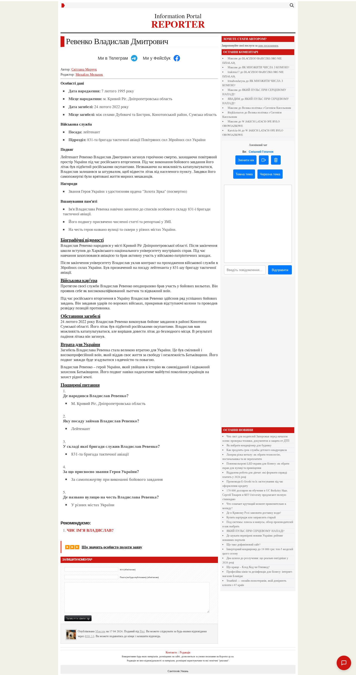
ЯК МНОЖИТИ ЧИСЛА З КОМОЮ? (265, 67)
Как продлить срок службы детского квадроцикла (256, 450)
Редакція (185, 652)
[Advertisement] (258, 353)
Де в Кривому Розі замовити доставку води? (253, 512)
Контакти (171, 652)
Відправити (280, 270)
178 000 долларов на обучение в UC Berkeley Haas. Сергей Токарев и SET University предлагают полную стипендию (255, 495)
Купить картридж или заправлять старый (251, 517)
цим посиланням (268, 45)
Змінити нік (246, 160)
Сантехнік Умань (178, 671)
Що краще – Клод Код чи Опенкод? (248, 567)
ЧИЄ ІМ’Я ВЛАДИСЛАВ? (90, 530)
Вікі (142, 631)
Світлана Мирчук (84, 69)
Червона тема (270, 174)
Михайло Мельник (89, 74)
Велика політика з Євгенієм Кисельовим (266, 108)
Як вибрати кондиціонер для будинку (248, 445)
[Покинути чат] (264, 160)
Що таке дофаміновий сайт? (243, 544)
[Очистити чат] (276, 160)
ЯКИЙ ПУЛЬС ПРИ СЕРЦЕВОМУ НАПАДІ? (255, 531)
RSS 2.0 (89, 636)
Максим (100, 631)
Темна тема (244, 174)
